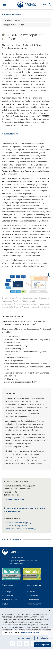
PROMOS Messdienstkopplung (18, 522)
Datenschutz (33, 599)
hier (16, 630)
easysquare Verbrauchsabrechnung (20, 529)
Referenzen (8, 595)
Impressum (33, 595)
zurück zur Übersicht (12, 14)
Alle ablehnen (24, 638)
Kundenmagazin (11, 599)
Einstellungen (42, 638)
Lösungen (8, 591)
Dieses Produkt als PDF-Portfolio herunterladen (26, 508)
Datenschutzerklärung (29, 632)
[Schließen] (49, 610)
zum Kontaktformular (15, 499)
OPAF (6, 604)
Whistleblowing (34, 604)
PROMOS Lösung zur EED (16, 526)
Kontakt (31, 591)
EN (44, 4)
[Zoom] (47, 276)
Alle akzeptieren (42, 644)
